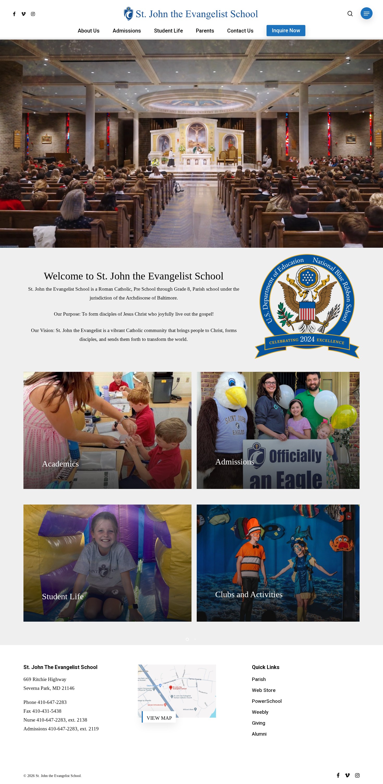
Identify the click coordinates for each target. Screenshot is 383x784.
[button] (367, 13)
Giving (258, 723)
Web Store (264, 690)
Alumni (259, 734)
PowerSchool (267, 701)
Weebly (260, 712)
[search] (350, 13)
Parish (259, 679)
